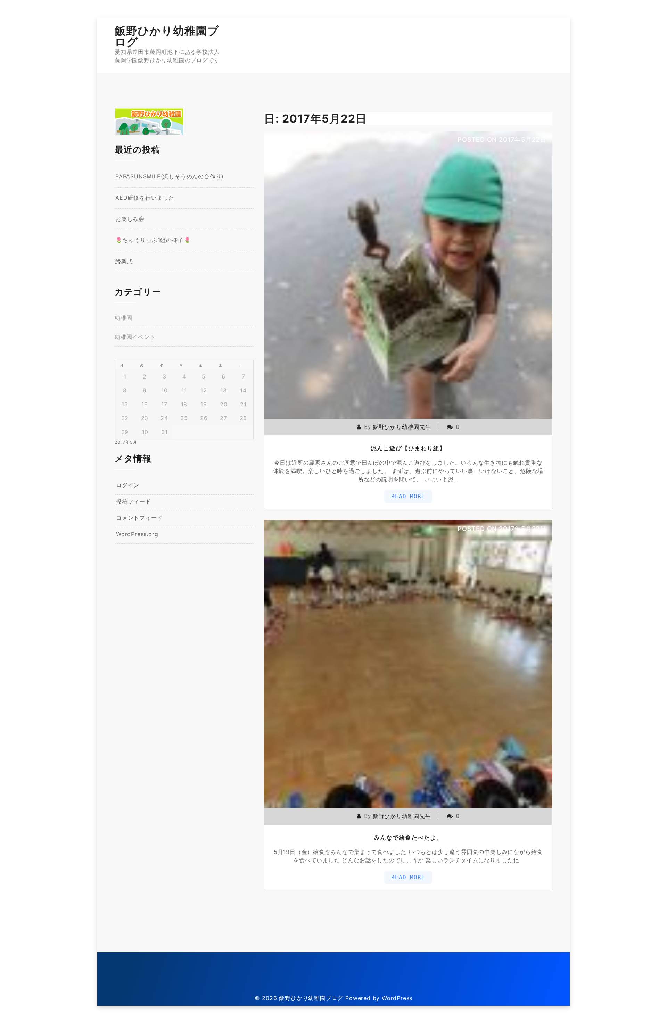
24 (164, 418)
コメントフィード (139, 517)
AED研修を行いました (144, 197)
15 (125, 404)
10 (164, 390)
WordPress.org (137, 534)
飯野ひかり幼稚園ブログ (167, 36)
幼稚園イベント (135, 336)
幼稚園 (123, 317)
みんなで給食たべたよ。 (408, 837)
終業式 (124, 261)
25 (184, 418)
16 (144, 404)
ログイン (127, 485)
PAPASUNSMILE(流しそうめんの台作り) (169, 176)
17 (164, 404)
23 (145, 418)
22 (125, 418)
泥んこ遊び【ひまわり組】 (408, 448)
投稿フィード (133, 501)
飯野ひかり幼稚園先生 (402, 427)
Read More (408, 496)
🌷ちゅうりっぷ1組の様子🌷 (153, 239)
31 (164, 432)
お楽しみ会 (130, 218)
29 (125, 432)
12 (203, 390)
